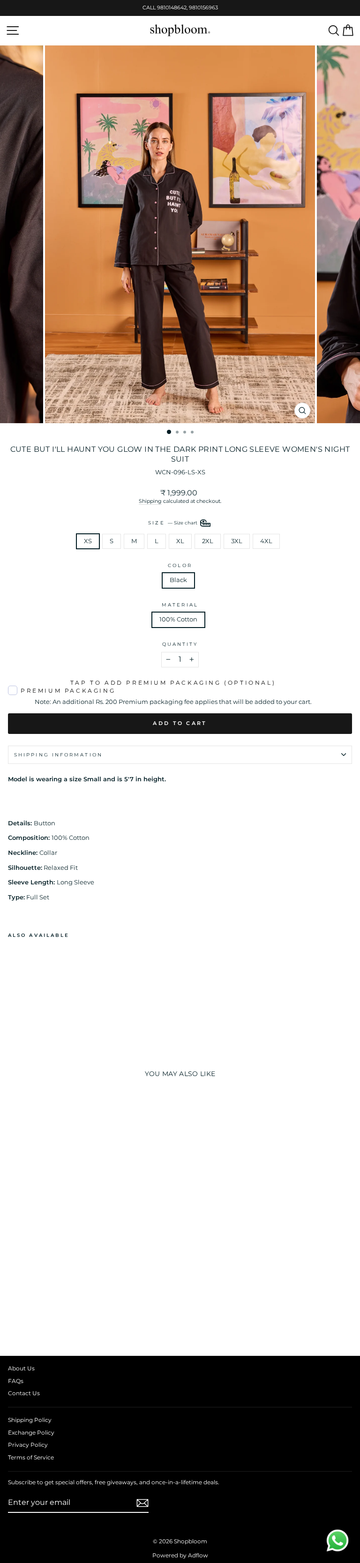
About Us (21, 1368)
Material (180, 605)
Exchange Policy (31, 1432)
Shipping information (58, 755)
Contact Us (24, 1393)
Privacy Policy (28, 1444)
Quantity (180, 644)
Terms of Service (31, 1457)
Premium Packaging (68, 690)
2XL (207, 541)
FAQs (15, 1380)
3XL (236, 541)
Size (173, 522)
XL (180, 541)
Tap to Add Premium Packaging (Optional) (173, 682)
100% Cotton (178, 619)
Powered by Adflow (180, 1555)
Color (180, 565)
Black (178, 579)
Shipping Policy (30, 1419)
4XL (266, 541)
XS (88, 541)
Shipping (150, 501)
